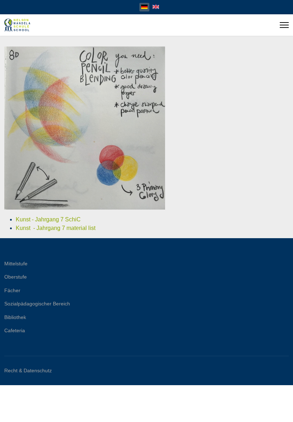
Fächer (12, 290)
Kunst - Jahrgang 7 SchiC (49, 219)
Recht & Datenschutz (28, 370)
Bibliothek (15, 317)
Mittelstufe (16, 263)
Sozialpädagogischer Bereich (37, 303)
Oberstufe (15, 277)
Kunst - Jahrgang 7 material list (55, 228)
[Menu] (284, 25)
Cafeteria (14, 330)
